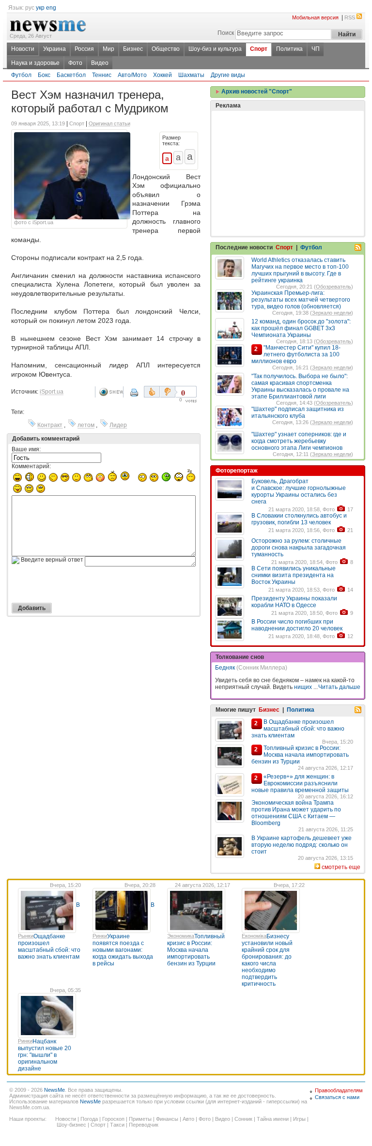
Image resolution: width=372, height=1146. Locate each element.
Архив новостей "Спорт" (256, 91)
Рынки (25, 936)
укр (40, 7)
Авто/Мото (132, 75)
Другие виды (228, 75)
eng (51, 7)
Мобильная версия (315, 17)
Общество (166, 49)
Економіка (254, 936)
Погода (89, 1119)
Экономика (180, 936)
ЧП (315, 49)
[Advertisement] (287, 149)
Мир (108, 49)
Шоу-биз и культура (215, 49)
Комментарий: (31, 466)
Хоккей (162, 75)
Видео (99, 63)
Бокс (44, 75)
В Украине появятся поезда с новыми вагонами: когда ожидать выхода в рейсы (124, 934)
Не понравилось (168, 391)
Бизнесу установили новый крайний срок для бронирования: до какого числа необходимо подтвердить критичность (267, 960)
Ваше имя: (26, 449)
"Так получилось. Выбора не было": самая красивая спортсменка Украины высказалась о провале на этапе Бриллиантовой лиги (300, 386)
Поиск (225, 33)
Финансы (167, 1119)
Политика (289, 49)
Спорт (258, 49)
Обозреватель (333, 287)
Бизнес (133, 49)
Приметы (140, 1119)
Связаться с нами (337, 1097)
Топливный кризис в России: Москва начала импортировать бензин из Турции (300, 755)
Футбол (21, 75)
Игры (299, 1119)
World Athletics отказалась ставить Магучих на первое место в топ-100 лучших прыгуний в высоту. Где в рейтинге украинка (300, 270)
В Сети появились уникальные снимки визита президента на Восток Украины (293, 575)
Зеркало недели (331, 313)
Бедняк (225, 667)
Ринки (100, 936)
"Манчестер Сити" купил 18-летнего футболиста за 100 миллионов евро (296, 354)
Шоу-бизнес (71, 1125)
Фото (75, 63)
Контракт (49, 425)
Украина (54, 49)
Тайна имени (273, 1119)
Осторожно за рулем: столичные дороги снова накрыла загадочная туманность (298, 547)
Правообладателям (339, 1090)
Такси (117, 1125)
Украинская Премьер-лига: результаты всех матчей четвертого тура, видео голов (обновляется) (300, 300)
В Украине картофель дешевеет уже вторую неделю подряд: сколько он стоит (301, 845)
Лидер (118, 425)
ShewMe (111, 392)
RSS (349, 17)
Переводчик (143, 1125)
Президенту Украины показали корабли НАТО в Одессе (294, 602)
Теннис (101, 75)
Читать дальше (339, 687)
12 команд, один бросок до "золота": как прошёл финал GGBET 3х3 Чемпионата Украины (301, 328)
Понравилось (152, 391)
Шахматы (191, 75)
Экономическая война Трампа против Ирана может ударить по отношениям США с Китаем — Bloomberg (296, 812)
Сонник (243, 1119)
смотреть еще (341, 867)
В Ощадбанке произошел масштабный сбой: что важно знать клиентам (297, 728)
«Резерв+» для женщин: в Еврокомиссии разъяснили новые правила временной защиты (300, 783)
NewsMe (54, 1090)
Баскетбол (71, 75)
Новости (22, 49)
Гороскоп (113, 1119)
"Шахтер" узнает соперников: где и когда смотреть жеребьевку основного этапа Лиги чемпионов (298, 441)
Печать (135, 396)
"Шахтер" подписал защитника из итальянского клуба (297, 412)
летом (86, 425)
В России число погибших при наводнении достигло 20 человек (296, 625)
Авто (188, 1119)
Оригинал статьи (109, 123)
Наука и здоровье (35, 63)
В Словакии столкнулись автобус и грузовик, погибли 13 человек (299, 519)
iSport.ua (51, 391)
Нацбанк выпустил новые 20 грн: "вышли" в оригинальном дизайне (44, 1055)
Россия (84, 49)
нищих (303, 687)
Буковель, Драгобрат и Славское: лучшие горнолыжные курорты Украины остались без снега (298, 491)
